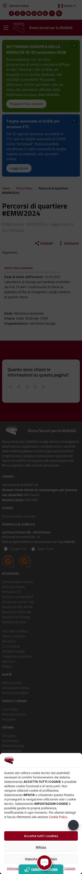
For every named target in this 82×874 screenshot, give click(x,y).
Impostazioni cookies (41, 859)
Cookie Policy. (58, 817)
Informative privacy (20, 868)
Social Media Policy (49, 868)
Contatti (69, 868)
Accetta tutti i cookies (41, 836)
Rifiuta (41, 847)
